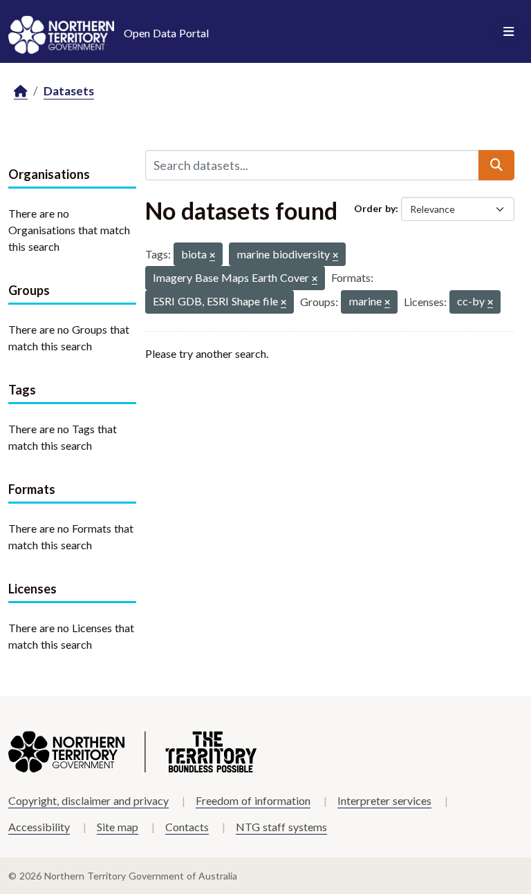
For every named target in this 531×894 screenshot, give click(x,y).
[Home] (21, 91)
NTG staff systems (281, 826)
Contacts (187, 826)
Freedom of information (253, 800)
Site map (117, 826)
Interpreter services (384, 800)
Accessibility (39, 826)
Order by (374, 208)
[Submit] (496, 165)
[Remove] (212, 256)
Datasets (69, 91)
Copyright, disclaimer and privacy (88, 800)
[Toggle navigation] (508, 31)
